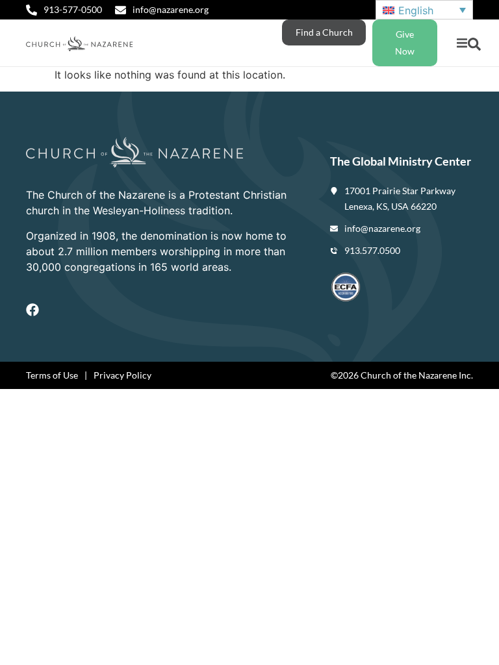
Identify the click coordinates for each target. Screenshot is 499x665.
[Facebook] (32, 309)
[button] (461, 43)
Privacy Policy (122, 375)
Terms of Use (52, 375)
